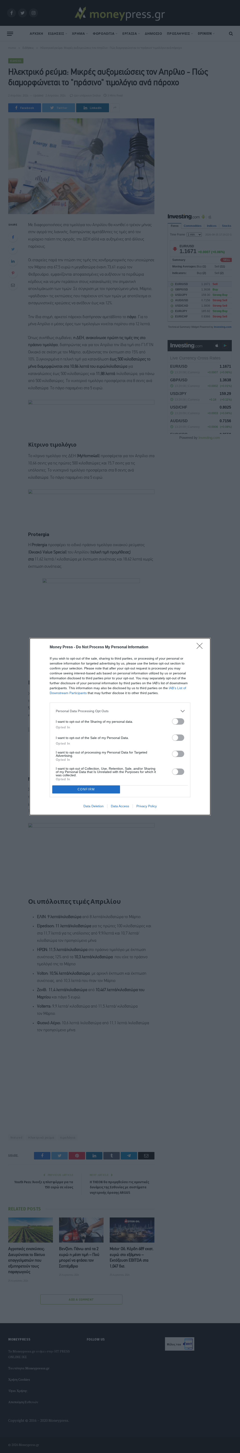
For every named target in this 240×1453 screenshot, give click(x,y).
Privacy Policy (146, 806)
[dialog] (120, 726)
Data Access (120, 806)
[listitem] (120, 711)
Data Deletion (93, 806)
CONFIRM (86, 789)
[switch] (178, 721)
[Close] (201, 647)
